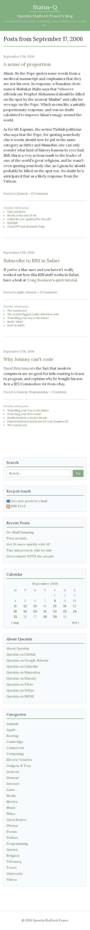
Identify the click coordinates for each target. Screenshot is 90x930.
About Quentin (17, 648)
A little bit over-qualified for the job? (29, 219)
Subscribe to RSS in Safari (31, 260)
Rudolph (12, 222)
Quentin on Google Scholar (27, 660)
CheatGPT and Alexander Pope (26, 226)
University (14, 873)
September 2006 (45, 584)
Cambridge (14, 742)
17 (74, 606)
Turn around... (17, 538)
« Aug (15, 622)
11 (15, 606)
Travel (11, 867)
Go (78, 473)
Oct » (75, 622)
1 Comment (58, 392)
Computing (15, 754)
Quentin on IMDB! (20, 696)
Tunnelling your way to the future (28, 318)
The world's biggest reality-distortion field (33, 314)
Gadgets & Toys (18, 766)
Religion (12, 855)
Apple (20, 292)
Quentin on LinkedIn (22, 666)
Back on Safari (15, 325)
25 (15, 617)
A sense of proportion (27, 64)
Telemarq (13, 861)
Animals (12, 724)
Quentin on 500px (20, 690)
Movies (12, 802)
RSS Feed (18, 506)
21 (45, 611)
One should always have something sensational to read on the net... (45, 23)
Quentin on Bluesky (21, 678)
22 (55, 611)
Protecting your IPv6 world (24, 414)
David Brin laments (19, 368)
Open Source (16, 820)
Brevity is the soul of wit (21, 215)
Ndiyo (10, 814)
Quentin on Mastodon (23, 672)
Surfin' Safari (15, 321)
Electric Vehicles (19, 760)
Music (10, 808)
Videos (11, 879)
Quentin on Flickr (19, 684)
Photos (12, 826)
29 (55, 617)
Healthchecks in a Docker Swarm (27, 417)
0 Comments (39, 194)
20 (35, 611)
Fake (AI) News (16, 211)
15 (54, 606)
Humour (12, 778)
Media (11, 796)
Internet (12, 784)
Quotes (12, 850)
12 (25, 606)
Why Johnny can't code (28, 359)
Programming (38, 392)
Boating (12, 736)
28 (45, 617)
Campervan (15, 748)
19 (25, 611)
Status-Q (45, 7)
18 (15, 611)
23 (65, 611)
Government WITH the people (30, 556)
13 (35, 606)
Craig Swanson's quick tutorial (52, 280)
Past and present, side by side (29, 550)
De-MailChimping (20, 532)
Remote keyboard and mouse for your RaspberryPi (37, 421)
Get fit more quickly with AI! (28, 544)
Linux (10, 790)
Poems (11, 832)
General (22, 194)
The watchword (17, 310)
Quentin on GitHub (21, 654)
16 (64, 606)
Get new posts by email (29, 501)
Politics (12, 838)
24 (75, 611)
